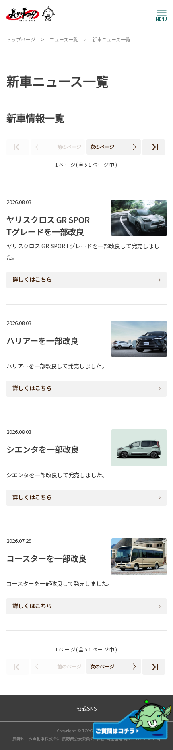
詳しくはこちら (32, 279)
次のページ (102, 146)
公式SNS (86, 708)
